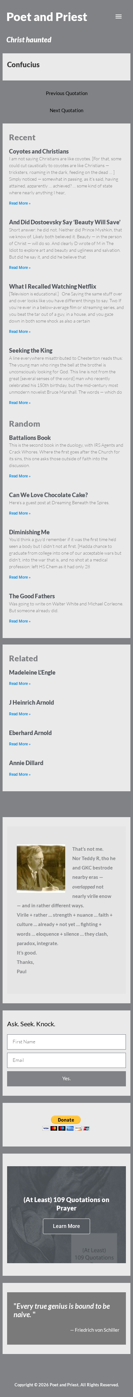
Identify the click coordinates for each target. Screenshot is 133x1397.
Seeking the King (30, 350)
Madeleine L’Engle (32, 672)
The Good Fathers (32, 596)
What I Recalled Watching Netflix (52, 286)
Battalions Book (30, 437)
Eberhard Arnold (30, 732)
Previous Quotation (66, 93)
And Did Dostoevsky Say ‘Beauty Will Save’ (64, 222)
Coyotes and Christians (39, 151)
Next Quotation (66, 110)
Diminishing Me (29, 532)
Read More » (20, 203)
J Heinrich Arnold (31, 702)
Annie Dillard (26, 762)
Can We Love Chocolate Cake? (48, 494)
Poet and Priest (46, 16)
